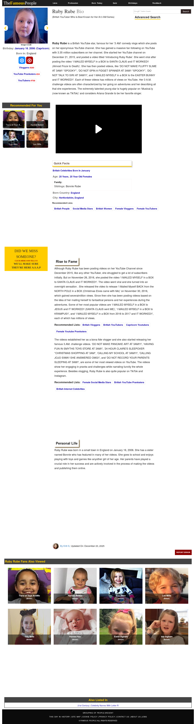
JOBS (144, 716)
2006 (32, 48)
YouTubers (24, 80)
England (75, 192)
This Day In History (60, 716)
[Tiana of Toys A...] (14, 119)
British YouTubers (113, 324)
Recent (109, 712)
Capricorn (43, 48)
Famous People (88, 720)
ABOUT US (136, 716)
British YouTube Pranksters (129, 382)
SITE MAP (76, 716)
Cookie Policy (90, 716)
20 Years (63, 176)
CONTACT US (123, 716)
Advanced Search (147, 17)
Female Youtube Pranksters (71, 331)
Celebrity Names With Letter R (105, 705)
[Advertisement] (104, 30)
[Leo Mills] (37, 138)
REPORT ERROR (183, 552)
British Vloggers (91, 324)
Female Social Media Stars (97, 382)
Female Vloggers (124, 208)
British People (62, 208)
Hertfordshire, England (71, 197)
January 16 (21, 48)
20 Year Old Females (81, 176)
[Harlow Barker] (37, 119)
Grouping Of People (94, 712)
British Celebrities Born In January (71, 170)
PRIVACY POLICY (107, 716)
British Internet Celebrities (70, 389)
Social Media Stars (83, 208)
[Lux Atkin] (14, 138)
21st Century (83, 705)
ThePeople (20, 3)
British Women (104, 208)
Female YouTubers (147, 208)
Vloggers (24, 67)
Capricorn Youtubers (137, 324)
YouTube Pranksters (24, 74)
